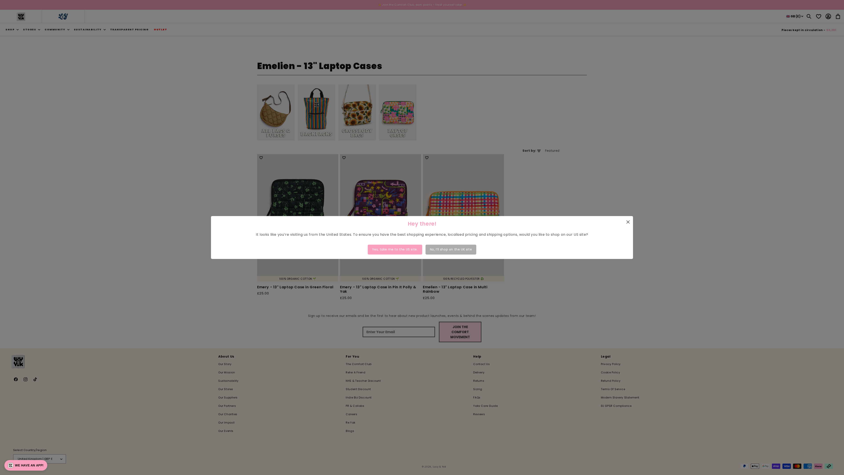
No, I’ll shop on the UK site (451, 249)
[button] (25, 465)
